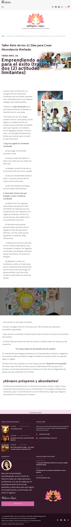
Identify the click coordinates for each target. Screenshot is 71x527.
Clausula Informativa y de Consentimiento (27, 520)
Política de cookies (7, 520)
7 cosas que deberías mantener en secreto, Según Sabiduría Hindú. (52, 464)
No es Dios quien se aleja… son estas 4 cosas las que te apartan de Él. (22, 448)
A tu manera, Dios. (16, 429)
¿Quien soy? (18, 503)
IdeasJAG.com (19, 524)
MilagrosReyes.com (40, 516)
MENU (8, 2)
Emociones (23, 444)
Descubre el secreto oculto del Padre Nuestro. (22, 439)
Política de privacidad (29, 518)
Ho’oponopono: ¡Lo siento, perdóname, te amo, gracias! (51, 471)
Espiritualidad (24, 426)
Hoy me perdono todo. (43, 478)
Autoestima (39, 475)
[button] (3, 2)
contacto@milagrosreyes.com (48, 438)
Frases (38, 468)
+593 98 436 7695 (44, 434)
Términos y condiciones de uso (11, 518)
